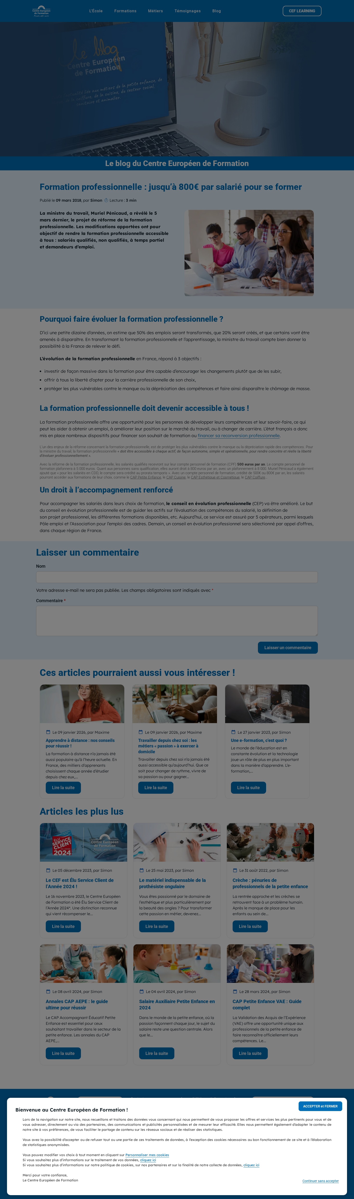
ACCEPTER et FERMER (320, 1106)
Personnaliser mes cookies (147, 1155)
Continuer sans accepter (320, 1181)
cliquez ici (148, 1160)
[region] (177, 1146)
